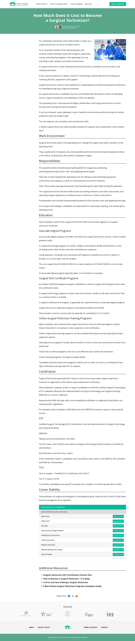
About (31, 627)
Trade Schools (41, 4)
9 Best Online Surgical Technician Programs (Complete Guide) (72, 586)
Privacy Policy (44, 627)
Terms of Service (90, 627)
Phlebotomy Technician (50, 535)
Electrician (45, 516)
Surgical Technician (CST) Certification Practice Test (67, 575)
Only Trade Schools (67, 637)
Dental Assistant (47, 540)
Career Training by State (58, 4)
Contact (104, 627)
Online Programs (77, 4)
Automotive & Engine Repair (52, 530)
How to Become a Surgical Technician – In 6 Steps (66, 578)
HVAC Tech (45, 521)
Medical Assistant (48, 545)
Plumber (44, 526)
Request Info (118, 516)
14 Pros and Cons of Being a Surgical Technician (65, 582)
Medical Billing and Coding (51, 549)
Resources (88, 4)
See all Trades (46, 554)
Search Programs (118, 4)
